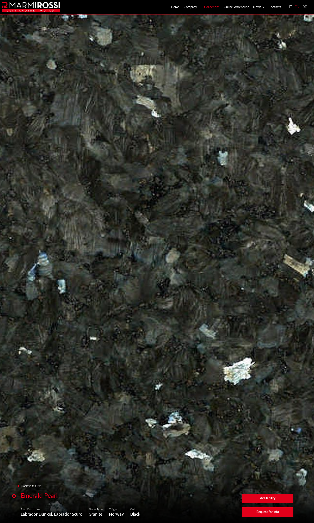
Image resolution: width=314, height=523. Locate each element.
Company (190, 7)
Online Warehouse (236, 7)
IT (290, 7)
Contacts (275, 7)
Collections (212, 7)
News (257, 7)
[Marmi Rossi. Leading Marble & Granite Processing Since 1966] (31, 7)
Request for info (267, 512)
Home (175, 7)
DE (304, 7)
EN (297, 7)
